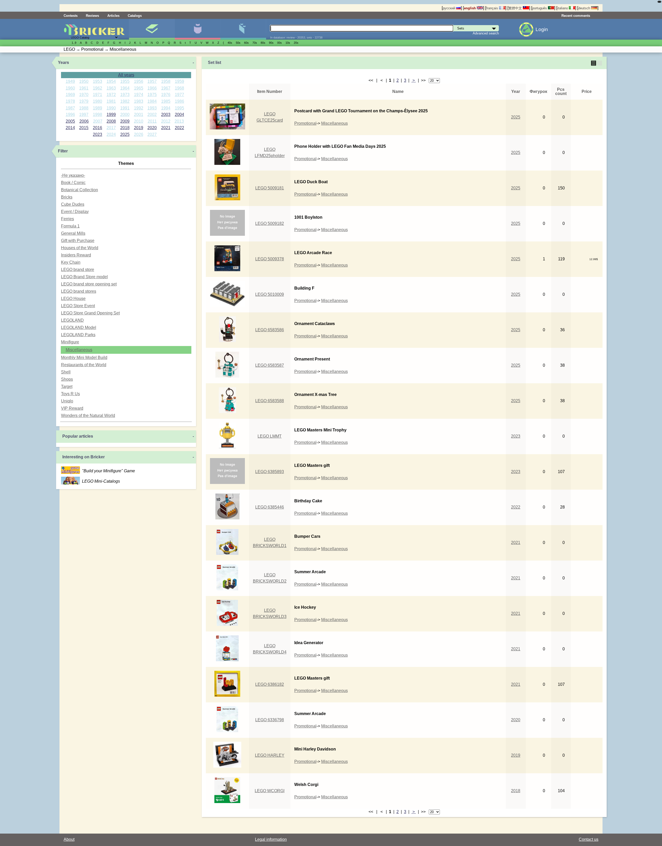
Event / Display (75, 211)
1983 (138, 101)
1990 (111, 108)
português (540, 8)
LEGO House (73, 298)
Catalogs (135, 16)
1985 (165, 101)
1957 (152, 81)
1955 (125, 81)
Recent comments (575, 16)
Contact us (588, 839)
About (69, 839)
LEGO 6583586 (269, 330)
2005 (70, 121)
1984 (152, 101)
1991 (125, 108)
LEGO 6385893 (269, 471)
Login (542, 29)
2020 (152, 128)
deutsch (584, 8)
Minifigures (197, 29)
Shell (66, 372)
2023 (97, 134)
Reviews (92, 16)
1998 (97, 114)
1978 (70, 101)
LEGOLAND (72, 320)
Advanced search (486, 33)
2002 (152, 114)
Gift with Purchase (77, 240)
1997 (83, 114)
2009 (125, 121)
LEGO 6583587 (269, 365)
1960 (70, 88)
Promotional (305, 123)
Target (66, 386)
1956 (138, 81)
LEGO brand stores (78, 291)
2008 (111, 121)
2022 (179, 128)
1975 (152, 94)
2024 (111, 134)
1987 (70, 108)
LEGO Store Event (78, 306)
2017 (111, 128)
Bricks (66, 197)
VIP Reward (72, 408)
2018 (125, 128)
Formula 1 (70, 226)
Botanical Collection (79, 190)
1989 (97, 108)
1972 (111, 94)
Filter (63, 151)
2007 (97, 121)
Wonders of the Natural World (88, 415)
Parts (243, 29)
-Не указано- (73, 175)
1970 (83, 94)
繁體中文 (515, 8)
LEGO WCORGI (269, 791)
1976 (165, 94)
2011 (152, 121)
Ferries (67, 219)
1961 (83, 88)
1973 (125, 94)
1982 (125, 101)
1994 (165, 108)
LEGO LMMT (270, 436)
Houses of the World (79, 248)
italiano (563, 8)
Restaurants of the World (83, 365)
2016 (97, 128)
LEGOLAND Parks (78, 335)
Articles (113, 16)
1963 (111, 88)
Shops (67, 379)
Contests (71, 16)
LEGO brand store (77, 269)
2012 (165, 121)
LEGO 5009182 (269, 223)
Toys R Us (70, 394)
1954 (111, 81)
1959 (179, 81)
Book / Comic (73, 182)
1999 (111, 114)
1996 (70, 114)
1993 (152, 108)
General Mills (73, 233)
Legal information (271, 839)
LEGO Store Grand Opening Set (90, 313)
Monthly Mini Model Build (84, 357)
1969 (70, 94)
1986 (179, 101)
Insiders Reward (76, 255)
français (492, 8)
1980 (97, 101)
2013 (179, 121)
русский (449, 8)
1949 (70, 81)
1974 (138, 94)
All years (126, 75)
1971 (97, 94)
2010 (138, 121)
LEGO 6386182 (269, 684)
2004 (179, 114)
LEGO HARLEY (269, 755)
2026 (138, 134)
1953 (97, 81)
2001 (138, 114)
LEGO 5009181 (269, 188)
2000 (125, 114)
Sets (151, 29)
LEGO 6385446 (269, 507)
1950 (83, 81)
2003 (165, 114)
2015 (83, 128)
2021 (165, 128)
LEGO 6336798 (269, 720)
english (470, 8)
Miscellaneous (79, 350)
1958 (165, 81)
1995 (179, 108)
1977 (179, 94)
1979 (83, 101)
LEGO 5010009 (269, 294)
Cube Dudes (72, 204)
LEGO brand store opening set (89, 284)
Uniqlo (67, 401)
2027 (152, 134)
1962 (97, 88)
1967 (165, 88)
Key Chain (70, 262)
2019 (138, 128)
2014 (70, 128)
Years (63, 62)
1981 (111, 101)
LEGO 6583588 (269, 401)
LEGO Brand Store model (84, 277)
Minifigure (70, 342)
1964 (125, 88)
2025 (125, 134)
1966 (152, 88)
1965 (138, 88)
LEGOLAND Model (78, 327)
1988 (83, 108)
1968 (179, 88)
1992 (138, 108)
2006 (84, 121)
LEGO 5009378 (269, 259)
